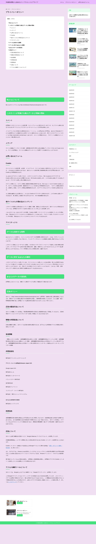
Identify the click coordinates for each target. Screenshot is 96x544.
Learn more (19, 502)
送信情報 (13, 57)
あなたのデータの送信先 (15, 47)
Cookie (13, 35)
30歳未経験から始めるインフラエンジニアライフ (22, 2)
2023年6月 (71, 118)
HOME (8, 9)
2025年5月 (71, 97)
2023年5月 (71, 121)
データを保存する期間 (15, 42)
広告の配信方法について (17, 52)
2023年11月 (72, 111)
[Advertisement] (35, 82)
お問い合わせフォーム (17, 33)
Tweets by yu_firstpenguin (75, 186)
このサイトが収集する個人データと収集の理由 (21, 25)
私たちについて (13, 23)
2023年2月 (71, 132)
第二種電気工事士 (73, 163)
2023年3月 (71, 128)
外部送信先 (14, 60)
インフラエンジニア (73, 152)
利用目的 (13, 62)
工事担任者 (71, 159)
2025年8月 (71, 93)
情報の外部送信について (17, 55)
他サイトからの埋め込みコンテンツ (20, 37)
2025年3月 (71, 100)
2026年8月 (71, 90)
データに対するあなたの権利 (17, 45)
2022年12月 (72, 135)
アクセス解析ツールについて (18, 67)
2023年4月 (71, 125)
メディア (13, 30)
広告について (14, 65)
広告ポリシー (12, 50)
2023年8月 (71, 114)
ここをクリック (12, 482)
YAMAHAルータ (73, 149)
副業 (70, 156)
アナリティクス (15, 40)
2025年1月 (71, 107)
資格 (70, 166)
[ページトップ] (93, 541)
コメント (13, 28)
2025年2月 (71, 104)
